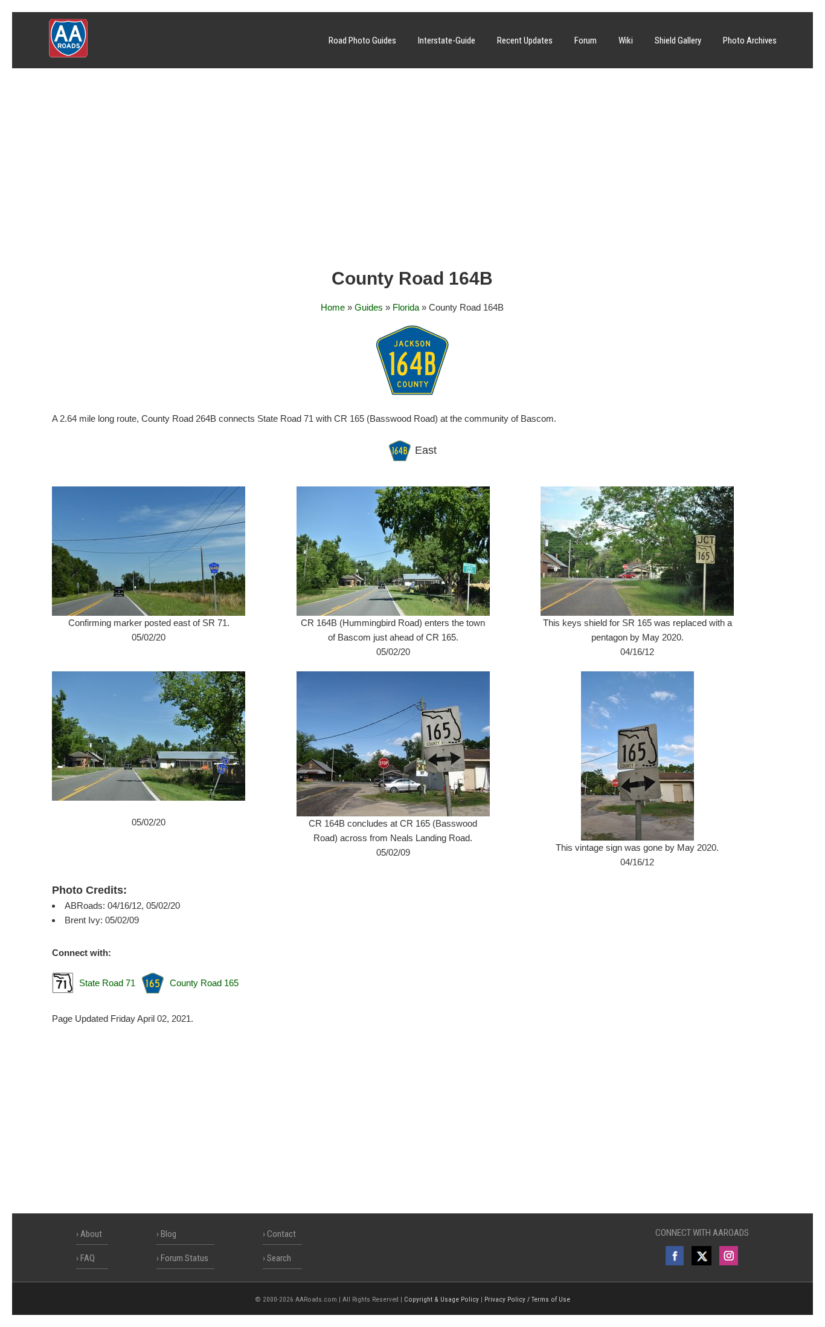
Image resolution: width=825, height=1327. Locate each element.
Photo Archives (750, 40)
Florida (406, 307)
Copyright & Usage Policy (441, 1299)
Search (279, 1258)
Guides (369, 307)
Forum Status (184, 1258)
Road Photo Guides (362, 40)
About (91, 1234)
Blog (168, 1234)
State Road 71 (107, 983)
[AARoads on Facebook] (675, 1255)
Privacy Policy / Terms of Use (527, 1299)
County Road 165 (204, 983)
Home (333, 307)
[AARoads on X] (701, 1255)
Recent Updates (525, 40)
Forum (585, 40)
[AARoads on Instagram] (728, 1255)
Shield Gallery (678, 40)
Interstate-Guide (446, 40)
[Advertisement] (412, 172)
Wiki (625, 40)
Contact (281, 1234)
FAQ (87, 1258)
